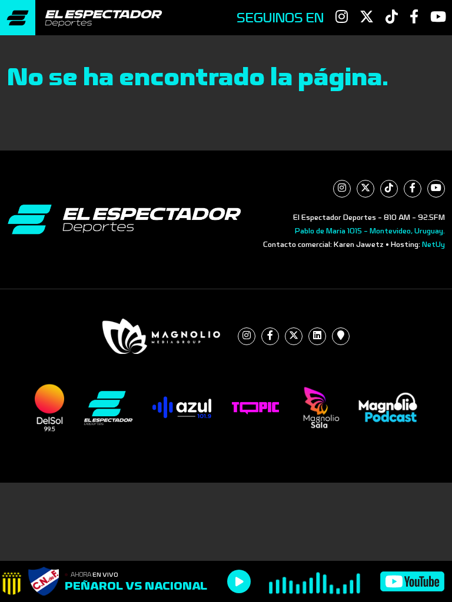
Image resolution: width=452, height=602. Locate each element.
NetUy (433, 244)
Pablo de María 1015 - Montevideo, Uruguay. (370, 231)
